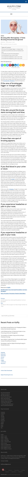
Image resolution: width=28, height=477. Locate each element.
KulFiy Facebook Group (6, 446)
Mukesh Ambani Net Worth (6, 401)
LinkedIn (2, 419)
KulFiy (8, 287)
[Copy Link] (21, 64)
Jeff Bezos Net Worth (5, 394)
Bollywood (3, 354)
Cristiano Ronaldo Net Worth (7, 404)
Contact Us (10, 470)
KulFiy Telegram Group (6, 447)
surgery (13, 179)
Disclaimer (23, 470)
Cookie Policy (13, 471)
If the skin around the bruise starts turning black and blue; (12, 51)
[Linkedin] (15, 64)
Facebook (3, 412)
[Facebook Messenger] (7, 64)
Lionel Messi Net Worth (6, 402)
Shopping (3, 352)
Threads (2, 416)
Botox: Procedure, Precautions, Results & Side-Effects (13, 293)
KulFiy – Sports (4, 437)
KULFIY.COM (14, 6)
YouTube (2, 417)
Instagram (3, 413)
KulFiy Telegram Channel (6, 448)
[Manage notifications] (3, 470)
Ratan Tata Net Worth (5, 398)
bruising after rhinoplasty (9, 80)
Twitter (2, 415)
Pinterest (3, 420)
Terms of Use (20, 471)
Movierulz (3, 363)
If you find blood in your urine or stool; (10, 55)
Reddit (2, 423)
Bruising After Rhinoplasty (7, 44)
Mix (1, 427)
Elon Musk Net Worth (5, 392)
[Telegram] (18, 64)
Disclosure (7, 471)
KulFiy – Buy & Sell (5, 440)
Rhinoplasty (14, 44)
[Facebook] (2, 64)
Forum (2, 358)
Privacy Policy (16, 470)
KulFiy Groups (4, 443)
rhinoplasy (11, 189)
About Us (4, 470)
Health (2, 35)
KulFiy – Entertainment (6, 441)
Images (2, 360)
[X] (13, 64)
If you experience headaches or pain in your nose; (12, 56)
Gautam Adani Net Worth (6, 399)
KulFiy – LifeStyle (4, 438)
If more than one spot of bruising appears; (10, 53)
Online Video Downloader (6, 370)
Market (2, 357)
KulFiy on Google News (6, 444)
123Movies (3, 361)
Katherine (3, 42)
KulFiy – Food (4, 436)
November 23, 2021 (11, 42)
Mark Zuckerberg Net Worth (7, 405)
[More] (23, 64)
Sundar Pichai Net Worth (6, 396)
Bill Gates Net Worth (5, 395)
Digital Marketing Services (7, 374)
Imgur (2, 425)
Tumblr (2, 422)
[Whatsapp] (5, 64)
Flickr (2, 426)
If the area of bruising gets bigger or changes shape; (12, 49)
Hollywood (3, 355)
